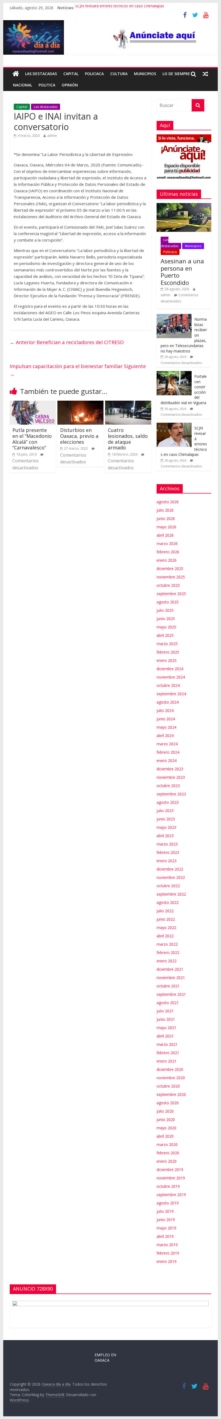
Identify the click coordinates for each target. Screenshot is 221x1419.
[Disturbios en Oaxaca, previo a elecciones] (80, 404)
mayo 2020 (166, 1127)
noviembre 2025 (171, 576)
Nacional (22, 85)
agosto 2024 (168, 702)
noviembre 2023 (171, 777)
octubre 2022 (168, 885)
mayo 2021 (166, 1027)
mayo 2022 (166, 927)
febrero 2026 (168, 551)
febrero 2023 (168, 852)
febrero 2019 (168, 1253)
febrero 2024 (168, 752)
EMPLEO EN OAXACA (105, 1357)
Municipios (145, 73)
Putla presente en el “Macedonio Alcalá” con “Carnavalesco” (32, 439)
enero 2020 (167, 1161)
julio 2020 (165, 1111)
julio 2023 (165, 810)
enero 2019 (167, 1261)
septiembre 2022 (171, 894)
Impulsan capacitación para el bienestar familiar (78, 370)
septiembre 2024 (171, 693)
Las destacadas (41, 73)
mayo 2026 (166, 526)
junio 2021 (166, 1019)
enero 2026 (167, 560)
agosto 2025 (168, 601)
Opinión (70, 85)
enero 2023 (167, 860)
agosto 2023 (168, 802)
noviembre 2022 (171, 877)
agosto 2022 (168, 902)
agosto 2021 (168, 1002)
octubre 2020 (168, 1086)
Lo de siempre (176, 73)
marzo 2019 (167, 1244)
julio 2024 (165, 710)
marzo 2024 (167, 743)
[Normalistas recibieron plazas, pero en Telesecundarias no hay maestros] (174, 316)
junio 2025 (166, 618)
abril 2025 (165, 635)
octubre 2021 (168, 985)
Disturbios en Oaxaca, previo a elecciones (79, 436)
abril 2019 (165, 1236)
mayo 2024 (166, 727)
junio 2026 (166, 518)
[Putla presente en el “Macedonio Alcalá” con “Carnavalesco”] (33, 404)
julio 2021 (165, 1010)
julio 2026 (165, 510)
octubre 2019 (168, 1186)
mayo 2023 (166, 827)
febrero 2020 (168, 1152)
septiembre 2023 (171, 793)
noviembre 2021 (171, 977)
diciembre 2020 (170, 1069)
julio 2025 (165, 610)
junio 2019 (166, 1219)
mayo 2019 (166, 1228)
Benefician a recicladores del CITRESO (67, 342)
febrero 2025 (168, 652)
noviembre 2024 (171, 677)
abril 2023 (165, 835)
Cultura (118, 73)
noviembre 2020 (171, 1077)
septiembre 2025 (171, 593)
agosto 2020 (168, 1102)
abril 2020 (165, 1136)
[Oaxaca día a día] (110, 37)
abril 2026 (165, 535)
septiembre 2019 (171, 1194)
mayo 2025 (166, 627)
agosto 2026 (168, 501)
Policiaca (94, 73)
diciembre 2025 (170, 568)
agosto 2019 (168, 1202)
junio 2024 (166, 718)
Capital (70, 73)
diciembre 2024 (170, 668)
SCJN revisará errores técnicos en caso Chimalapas (119, 7)
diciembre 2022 (170, 869)
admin (52, 135)
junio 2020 (166, 1119)
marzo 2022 (167, 944)
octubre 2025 (168, 585)
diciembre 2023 (170, 768)
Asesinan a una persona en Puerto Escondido (182, 271)
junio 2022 (166, 919)
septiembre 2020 (171, 1094)
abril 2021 (165, 1036)
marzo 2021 (167, 1044)
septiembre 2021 (171, 994)
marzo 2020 (167, 1144)
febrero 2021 (168, 1052)
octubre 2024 (168, 685)
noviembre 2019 (171, 1177)
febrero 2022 (168, 952)
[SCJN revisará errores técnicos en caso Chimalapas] (174, 425)
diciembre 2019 (170, 1169)
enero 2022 (167, 960)
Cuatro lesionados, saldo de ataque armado (128, 439)
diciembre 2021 (170, 969)
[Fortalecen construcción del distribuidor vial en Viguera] (174, 373)
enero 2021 (167, 1061)
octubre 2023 (168, 785)
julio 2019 (165, 1211)
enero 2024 (167, 760)
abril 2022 (165, 935)
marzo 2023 (167, 844)
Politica (47, 85)
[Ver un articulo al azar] (205, 73)
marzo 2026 (167, 543)
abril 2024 (165, 735)
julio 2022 (165, 910)
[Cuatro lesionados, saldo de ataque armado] (128, 404)
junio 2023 (166, 819)
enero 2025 (167, 660)
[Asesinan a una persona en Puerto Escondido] (184, 205)
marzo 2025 (167, 643)
